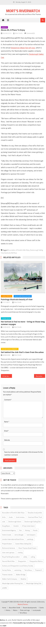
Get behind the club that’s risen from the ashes (22, 352)
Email (6, 431)
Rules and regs (25, 610)
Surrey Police (6, 570)
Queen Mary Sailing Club (23, 543)
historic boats (6, 535)
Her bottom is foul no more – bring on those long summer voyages (23, 323)
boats (11, 517)
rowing (20, 552)
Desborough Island (14, 521)
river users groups (8, 552)
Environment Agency (9, 530)
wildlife (4, 588)
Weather (23, 579)
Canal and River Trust (35, 517)
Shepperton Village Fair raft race (23, 47)
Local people (6, 296)
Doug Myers (6, 526)
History (8, 610)
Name (6, 421)
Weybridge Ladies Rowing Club (12, 583)
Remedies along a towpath (40, 376)
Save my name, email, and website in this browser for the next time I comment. (23, 453)
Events (4, 27)
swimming (17, 570)
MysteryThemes (23, 604)
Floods (35, 530)
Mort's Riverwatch (23, 11)
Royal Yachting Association (11, 557)
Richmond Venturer (8, 548)
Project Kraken (7, 543)
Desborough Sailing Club (32, 521)
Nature (15, 610)
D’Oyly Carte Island (28, 526)
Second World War (8, 561)
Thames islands (7, 574)
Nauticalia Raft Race (10, 253)
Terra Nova (6, 318)
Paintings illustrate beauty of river (17, 299)
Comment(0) (31, 33)
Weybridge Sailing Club (33, 583)
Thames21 (38, 570)
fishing (27, 530)
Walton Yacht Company (9, 579)
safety (25, 557)
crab (3, 521)
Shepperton (22, 561)
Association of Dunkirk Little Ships (18, 250)
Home (4, 607)
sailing (33, 557)
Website (7, 440)
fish (20, 530)
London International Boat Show (13, 539)
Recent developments (9, 349)
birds (4, 517)
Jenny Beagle (19, 535)
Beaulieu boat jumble (35, 512)
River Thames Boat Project (27, 548)
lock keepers (31, 535)
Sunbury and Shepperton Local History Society (17, 566)
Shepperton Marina (36, 561)
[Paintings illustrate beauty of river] (23, 277)
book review (20, 517)
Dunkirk (16, 526)
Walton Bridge (20, 574)
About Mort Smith (14, 607)
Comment (8, 399)
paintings (30, 539)
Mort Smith (19, 33)
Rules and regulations (23, 296)
